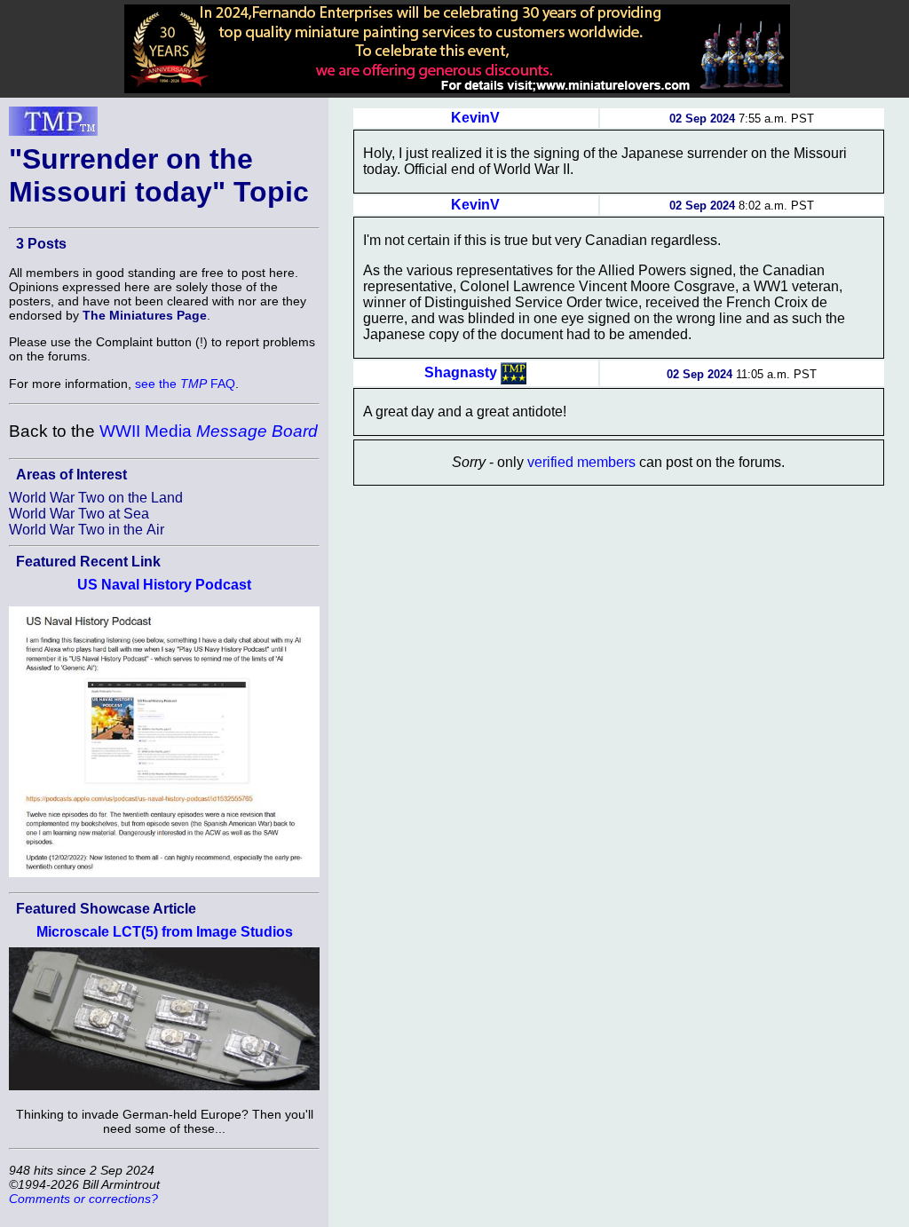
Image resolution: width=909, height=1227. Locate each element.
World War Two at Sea (79, 513)
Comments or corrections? (83, 1198)
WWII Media (208, 431)
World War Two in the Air (86, 529)
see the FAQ (185, 383)
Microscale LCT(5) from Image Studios (164, 931)
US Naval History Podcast (164, 584)
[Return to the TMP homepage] (53, 126)
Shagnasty (460, 372)
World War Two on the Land (96, 497)
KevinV (475, 117)
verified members (581, 462)
